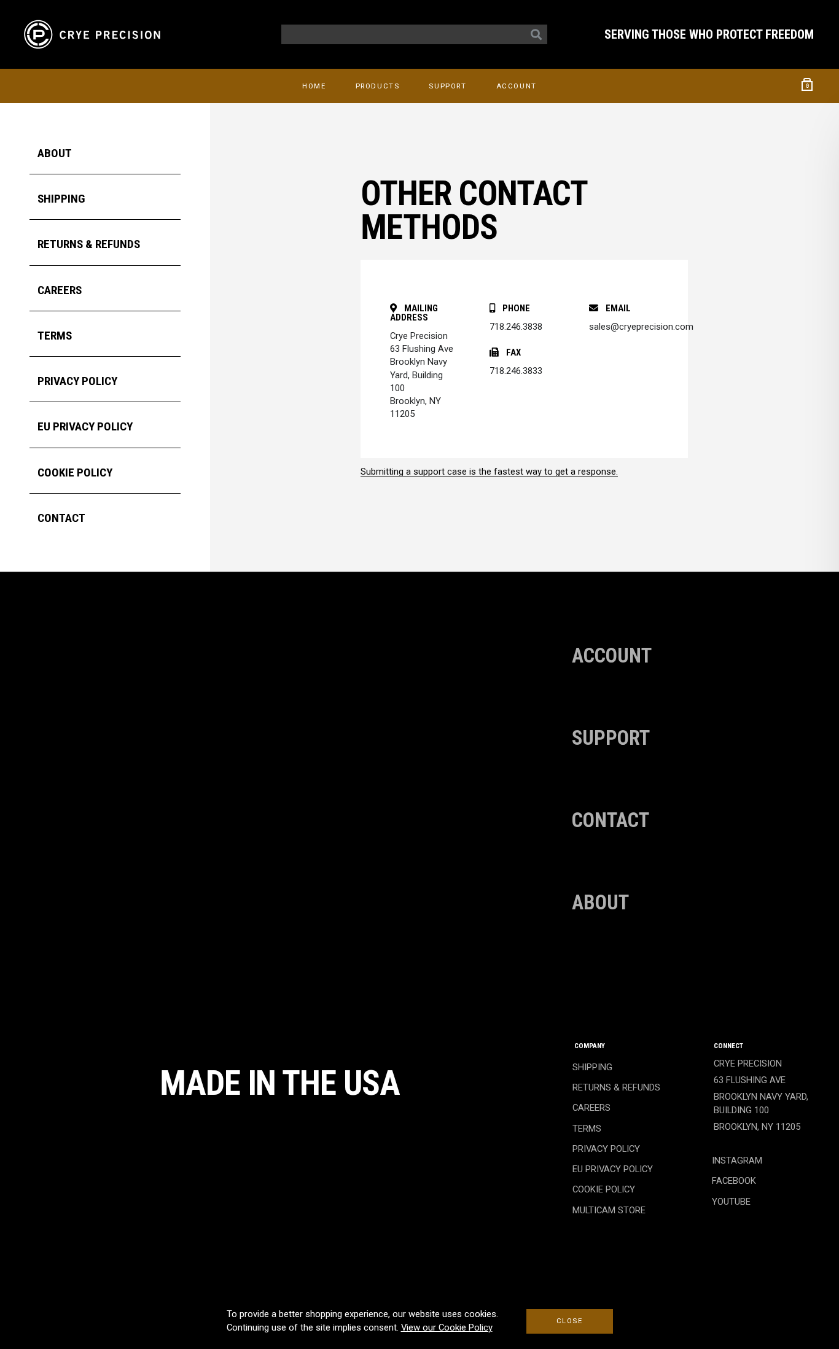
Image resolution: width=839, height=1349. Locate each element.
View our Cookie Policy (447, 1327)
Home (314, 86)
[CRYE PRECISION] (94, 34)
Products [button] (378, 86)
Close (569, 1320)
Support (447, 86)
